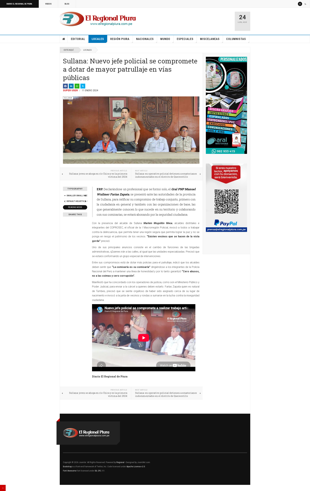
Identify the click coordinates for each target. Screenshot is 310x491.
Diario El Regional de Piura (19, 4)
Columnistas (236, 39)
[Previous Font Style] (65, 201)
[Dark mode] (305, 4)
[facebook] (65, 86)
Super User (70, 90)
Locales (98, 39)
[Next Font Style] (85, 201)
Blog (67, 4)
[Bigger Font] (85, 195)
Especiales (185, 39)
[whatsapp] (77, 86)
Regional (120, 462)
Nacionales (145, 39)
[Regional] (98, 19)
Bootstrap (67, 466)
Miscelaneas (210, 39)
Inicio (64, 39)
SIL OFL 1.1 (99, 471)
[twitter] (82, 86)
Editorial (78, 39)
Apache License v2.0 (135, 466)
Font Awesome (69, 471)
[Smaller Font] (65, 195)
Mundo (165, 39)
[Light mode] (300, 4)
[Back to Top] (3, 488)
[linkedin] (71, 86)
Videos (48, 4)
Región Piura (119, 39)
